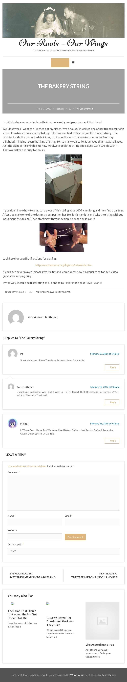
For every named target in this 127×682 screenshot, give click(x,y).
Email (68, 515)
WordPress (76, 674)
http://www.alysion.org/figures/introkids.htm (63, 265)
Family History (44, 292)
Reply (113, 367)
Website (12, 530)
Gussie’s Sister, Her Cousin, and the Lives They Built (60, 621)
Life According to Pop (99, 644)
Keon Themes (109, 674)
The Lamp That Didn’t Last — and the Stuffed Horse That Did (23, 614)
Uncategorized (62, 292)
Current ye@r (16, 544)
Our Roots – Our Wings (63, 43)
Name (11, 515)
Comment (14, 472)
